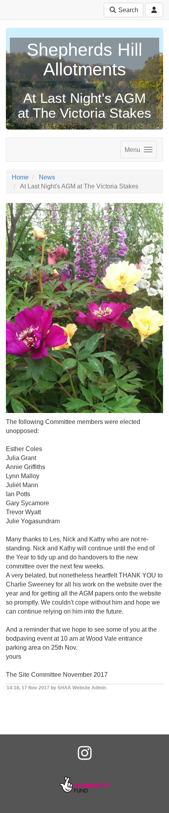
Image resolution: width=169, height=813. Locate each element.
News (47, 177)
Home (20, 177)
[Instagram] (85, 753)
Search (127, 10)
